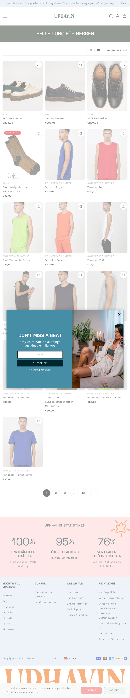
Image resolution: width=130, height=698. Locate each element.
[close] (119, 314)
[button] (40, 362)
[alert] (64, 349)
